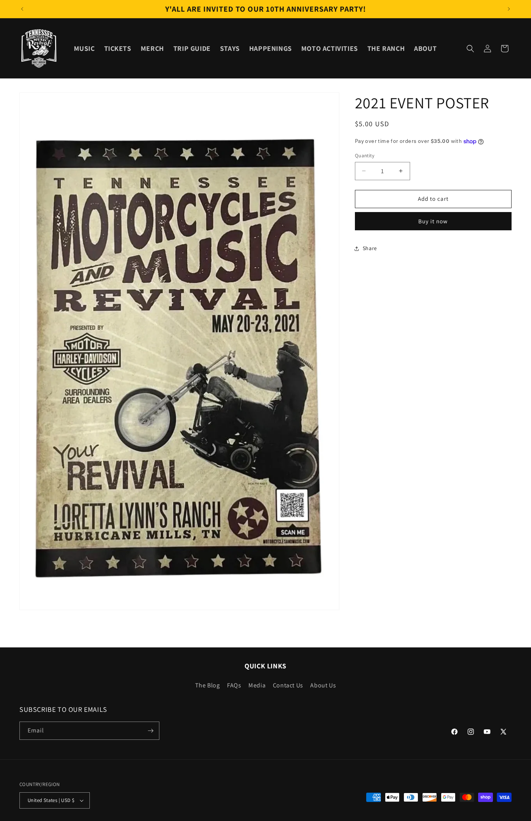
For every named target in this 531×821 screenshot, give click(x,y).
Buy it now (433, 221)
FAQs (234, 685)
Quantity (364, 155)
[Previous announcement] (22, 9)
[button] (470, 48)
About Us (323, 685)
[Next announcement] (508, 9)
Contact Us (288, 685)
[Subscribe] (150, 731)
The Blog (207, 685)
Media (257, 685)
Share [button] (370, 248)
